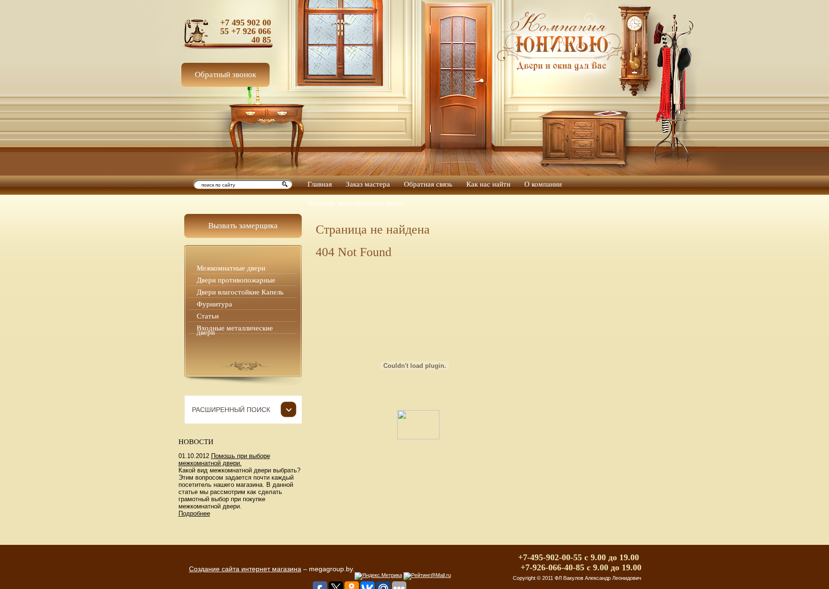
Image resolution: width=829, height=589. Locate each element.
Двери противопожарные (236, 280)
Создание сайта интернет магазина (245, 569)
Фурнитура (214, 304)
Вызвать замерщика (243, 225)
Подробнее (194, 513)
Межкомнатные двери (231, 268)
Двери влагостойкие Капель (240, 292)
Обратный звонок (225, 74)
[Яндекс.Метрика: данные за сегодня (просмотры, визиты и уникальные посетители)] (378, 576)
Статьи (208, 316)
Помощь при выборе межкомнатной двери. (224, 459)
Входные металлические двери (235, 330)
